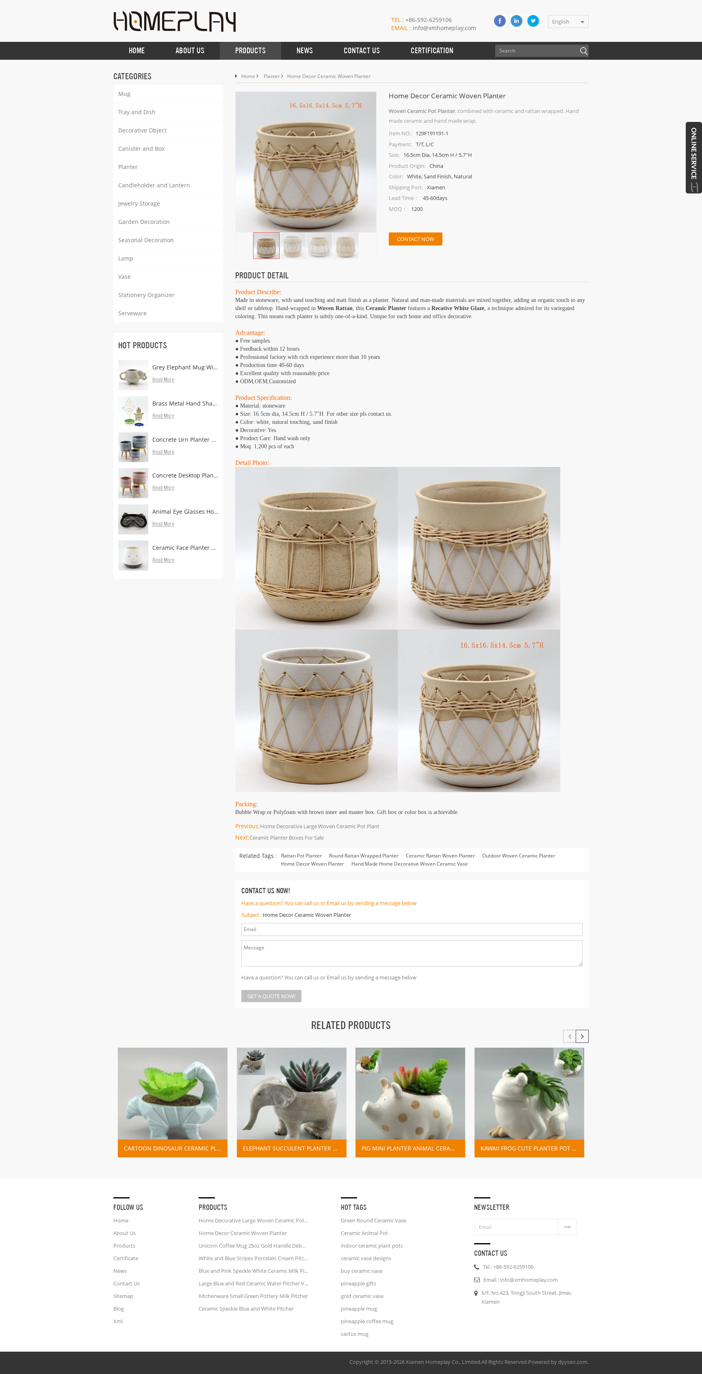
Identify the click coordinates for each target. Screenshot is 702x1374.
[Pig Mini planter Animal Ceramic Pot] (410, 1102)
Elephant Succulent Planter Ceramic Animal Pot (295, 1148)
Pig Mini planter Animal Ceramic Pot (413, 1148)
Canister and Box (141, 148)
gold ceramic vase (362, 1296)
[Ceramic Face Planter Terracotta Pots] (133, 555)
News (305, 51)
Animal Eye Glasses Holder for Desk (185, 511)
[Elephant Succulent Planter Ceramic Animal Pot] (292, 1102)
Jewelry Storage (139, 203)
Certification (432, 51)
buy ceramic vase (361, 1270)
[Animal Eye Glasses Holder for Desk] (133, 519)
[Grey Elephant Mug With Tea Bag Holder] (133, 375)
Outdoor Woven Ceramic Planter (518, 855)
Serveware (132, 313)
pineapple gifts (358, 1283)
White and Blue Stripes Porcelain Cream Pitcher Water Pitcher (253, 1258)
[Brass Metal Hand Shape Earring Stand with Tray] (133, 411)
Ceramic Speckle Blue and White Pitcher (246, 1308)
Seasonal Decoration (146, 240)
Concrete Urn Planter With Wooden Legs (185, 439)
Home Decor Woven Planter (312, 863)
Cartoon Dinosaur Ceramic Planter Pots (176, 1148)
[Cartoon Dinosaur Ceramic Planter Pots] (173, 1102)
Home (137, 51)
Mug (124, 94)
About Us (190, 51)
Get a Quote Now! (271, 996)
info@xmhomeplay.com (433, 28)
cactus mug (354, 1333)
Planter (128, 167)
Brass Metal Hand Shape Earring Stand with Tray (185, 403)
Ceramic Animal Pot (364, 1233)
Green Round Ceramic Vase (373, 1220)
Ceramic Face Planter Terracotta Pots (185, 547)
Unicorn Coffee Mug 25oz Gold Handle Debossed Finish (253, 1245)
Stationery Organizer (146, 295)
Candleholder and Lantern (154, 185)
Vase (124, 276)
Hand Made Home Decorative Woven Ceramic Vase (409, 863)
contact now (415, 239)
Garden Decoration (144, 222)
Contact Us (362, 51)
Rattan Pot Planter (301, 855)
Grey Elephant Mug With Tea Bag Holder (185, 367)
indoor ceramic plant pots (372, 1245)
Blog (118, 1308)
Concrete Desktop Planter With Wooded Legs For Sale (185, 475)
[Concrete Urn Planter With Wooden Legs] (133, 447)
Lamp (125, 258)
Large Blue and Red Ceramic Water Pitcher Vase (253, 1283)
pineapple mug (359, 1308)
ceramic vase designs (366, 1258)
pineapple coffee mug (367, 1321)
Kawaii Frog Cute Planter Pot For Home (532, 1148)
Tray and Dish (137, 112)
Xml (118, 1321)
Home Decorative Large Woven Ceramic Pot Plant (319, 826)
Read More (163, 380)
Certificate (125, 1258)
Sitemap (123, 1296)
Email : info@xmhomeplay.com (520, 1279)
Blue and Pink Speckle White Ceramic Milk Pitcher (253, 1270)
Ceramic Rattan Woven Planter (440, 855)
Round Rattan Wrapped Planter (364, 855)
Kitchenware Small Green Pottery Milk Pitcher (253, 1296)
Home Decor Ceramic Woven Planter (307, 914)
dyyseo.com (572, 1361)
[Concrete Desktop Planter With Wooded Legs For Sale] (133, 483)
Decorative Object (142, 130)
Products (250, 51)
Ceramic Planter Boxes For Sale (286, 837)
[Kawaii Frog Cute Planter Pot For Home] (529, 1102)
